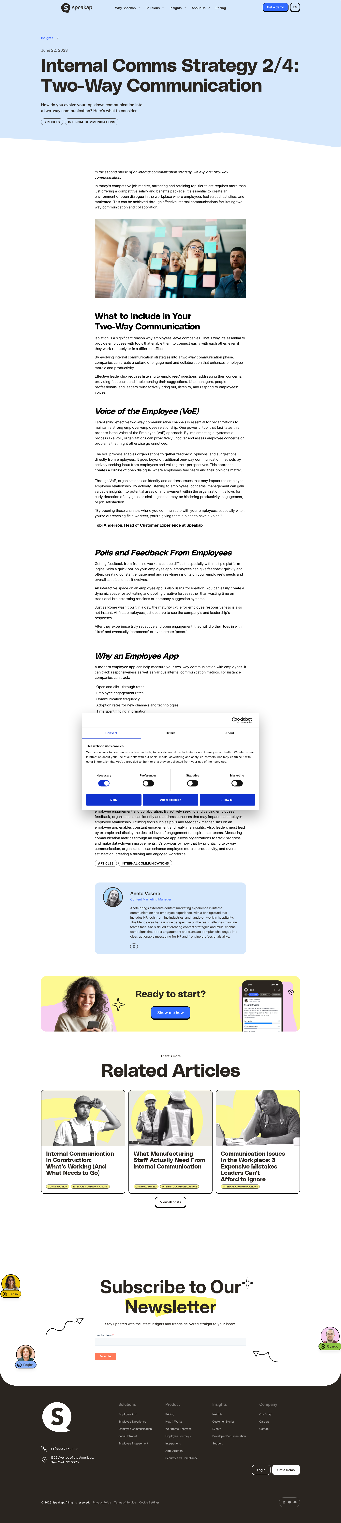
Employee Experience (132, 1421)
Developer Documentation (229, 1436)
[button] (127, 7)
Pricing (220, 8)
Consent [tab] (111, 733)
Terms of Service (125, 1502)
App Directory (174, 1450)
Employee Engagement (133, 1443)
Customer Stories (223, 1421)
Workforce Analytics (178, 1428)
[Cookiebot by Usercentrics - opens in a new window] (237, 720)
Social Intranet (127, 1436)
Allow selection (170, 799)
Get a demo (275, 7)
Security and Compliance (181, 1458)
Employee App (127, 1414)
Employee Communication (135, 1428)
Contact (264, 1428)
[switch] (148, 783)
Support (217, 1443)
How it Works (173, 1421)
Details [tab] (170, 733)
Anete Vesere (145, 893)
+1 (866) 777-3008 (64, 1449)
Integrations (173, 1443)
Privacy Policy (102, 1502)
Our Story (265, 1414)
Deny (113, 799)
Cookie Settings (149, 1502)
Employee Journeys (178, 1436)
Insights (217, 1414)
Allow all (227, 799)
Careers (264, 1421)
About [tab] (229, 733)
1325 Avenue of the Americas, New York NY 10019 (72, 1459)
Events (216, 1428)
